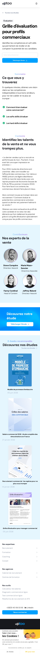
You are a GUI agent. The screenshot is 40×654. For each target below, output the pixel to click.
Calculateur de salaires (11, 589)
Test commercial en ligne (12, 595)
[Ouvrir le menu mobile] (36, 3)
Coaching (6, 556)
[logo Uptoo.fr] (7, 3)
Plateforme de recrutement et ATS (16, 599)
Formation (6, 552)
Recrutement (7, 548)
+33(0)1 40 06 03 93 (15, 607)
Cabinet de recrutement (12, 573)
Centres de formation (11, 577)
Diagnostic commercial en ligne (15, 592)
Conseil (5, 561)
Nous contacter (20, 612)
